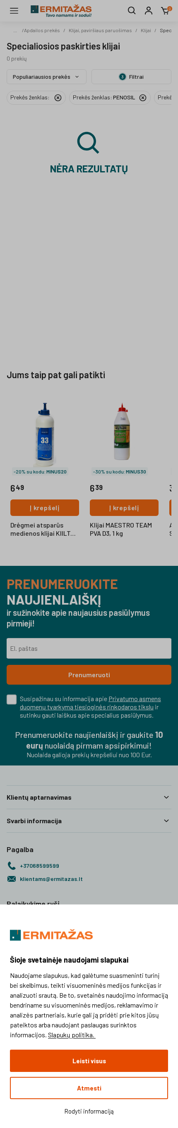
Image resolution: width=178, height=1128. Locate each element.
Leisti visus (89, 1060)
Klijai (146, 30)
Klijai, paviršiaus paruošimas (100, 30)
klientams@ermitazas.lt (51, 878)
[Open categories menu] (14, 10)
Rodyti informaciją (89, 1111)
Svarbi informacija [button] (34, 820)
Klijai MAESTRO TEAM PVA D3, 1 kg (121, 529)
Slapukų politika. (72, 1035)
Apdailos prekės (42, 30)
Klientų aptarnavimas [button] (39, 797)
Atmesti (89, 1088)
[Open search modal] (132, 10)
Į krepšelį (45, 507)
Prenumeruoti (89, 674)
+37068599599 (39, 865)
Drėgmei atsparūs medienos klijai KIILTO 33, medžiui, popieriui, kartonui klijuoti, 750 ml (44, 529)
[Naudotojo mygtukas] (148, 11)
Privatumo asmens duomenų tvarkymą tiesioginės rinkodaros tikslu (90, 703)
